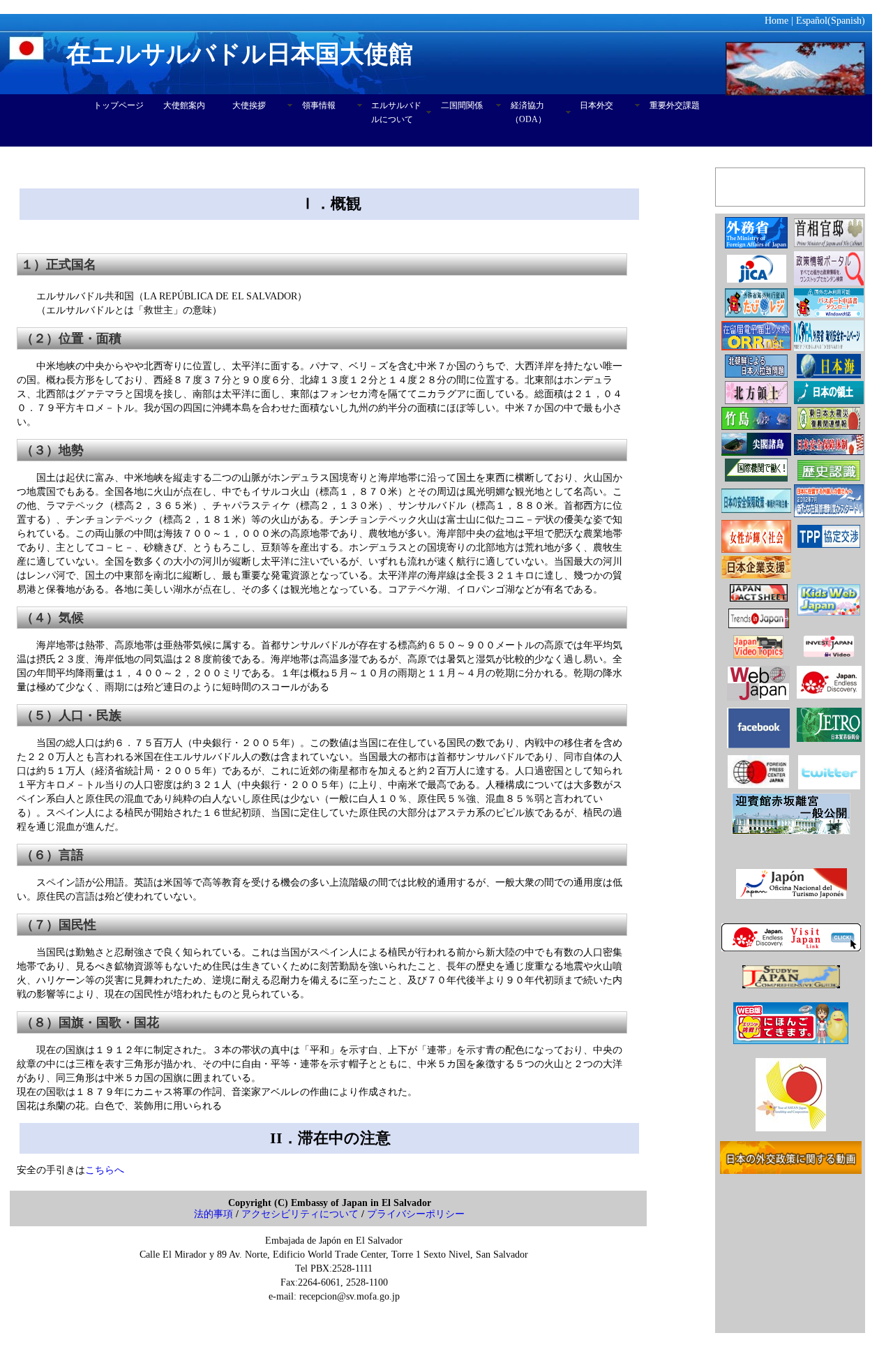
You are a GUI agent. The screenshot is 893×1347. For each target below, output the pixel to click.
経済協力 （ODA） (528, 112)
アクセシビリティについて (300, 1214)
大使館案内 (184, 105)
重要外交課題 (675, 105)
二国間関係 (462, 105)
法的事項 (213, 1214)
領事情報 (319, 105)
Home (776, 20)
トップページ (118, 105)
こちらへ (104, 1170)
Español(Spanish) (830, 20)
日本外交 (596, 105)
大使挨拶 (249, 105)
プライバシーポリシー (416, 1214)
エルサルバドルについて (396, 112)
